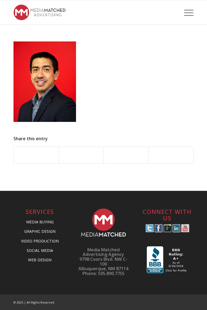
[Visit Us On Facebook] (158, 231)
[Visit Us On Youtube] (185, 231)
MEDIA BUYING (40, 221)
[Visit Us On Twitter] (149, 231)
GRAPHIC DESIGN (40, 231)
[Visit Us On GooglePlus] (167, 231)
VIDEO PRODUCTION (40, 241)
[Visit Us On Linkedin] (176, 231)
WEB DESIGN (39, 259)
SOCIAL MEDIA (40, 250)
